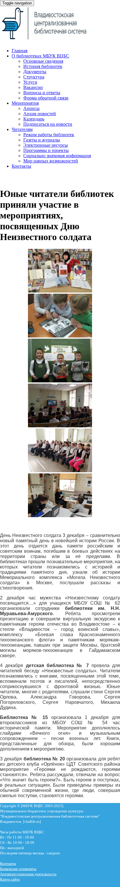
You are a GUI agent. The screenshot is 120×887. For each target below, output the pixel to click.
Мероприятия (25, 103)
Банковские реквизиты (18, 869)
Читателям (22, 129)
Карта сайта (10, 879)
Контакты (21, 166)
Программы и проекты (46, 150)
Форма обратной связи (45, 97)
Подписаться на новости (47, 124)
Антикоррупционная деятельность (28, 874)
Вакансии (33, 87)
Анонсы (31, 108)
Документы (34, 71)
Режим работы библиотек (48, 134)
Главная (19, 50)
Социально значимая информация (57, 155)
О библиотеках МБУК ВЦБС (40, 55)
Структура (33, 76)
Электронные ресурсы (45, 145)
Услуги (30, 82)
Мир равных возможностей (50, 160)
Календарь (33, 118)
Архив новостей (39, 113)
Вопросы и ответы (41, 92)
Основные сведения (43, 61)
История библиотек (42, 66)
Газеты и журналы (41, 139)
